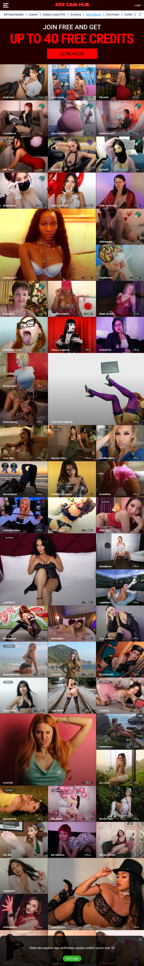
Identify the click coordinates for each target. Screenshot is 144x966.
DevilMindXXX (106, 458)
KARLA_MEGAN (59, 205)
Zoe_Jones (105, 638)
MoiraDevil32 (106, 674)
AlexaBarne (105, 566)
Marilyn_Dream (107, 855)
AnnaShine (105, 494)
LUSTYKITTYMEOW (61, 422)
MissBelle (56, 169)
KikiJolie (104, 97)
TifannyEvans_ (58, 927)
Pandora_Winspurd (61, 494)
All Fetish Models (14, 14)
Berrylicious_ (58, 855)
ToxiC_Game (58, 530)
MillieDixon (105, 530)
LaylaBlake (104, 602)
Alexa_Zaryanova (60, 350)
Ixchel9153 (105, 350)
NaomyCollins (58, 458)
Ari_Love (104, 782)
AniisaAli (104, 169)
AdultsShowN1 (107, 133)
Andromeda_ (58, 97)
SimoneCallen (58, 133)
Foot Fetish (112, 14)
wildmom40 (105, 241)
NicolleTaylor (106, 819)
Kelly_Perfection (108, 205)
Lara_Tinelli (57, 710)
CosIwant (56, 674)
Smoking (75, 14)
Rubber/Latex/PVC (54, 14)
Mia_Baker (56, 819)
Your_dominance (60, 314)
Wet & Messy (93, 14)
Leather (33, 14)
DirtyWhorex (105, 278)
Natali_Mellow (106, 314)
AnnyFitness (106, 746)
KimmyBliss (57, 638)
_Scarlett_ (104, 710)
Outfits (128, 14)
